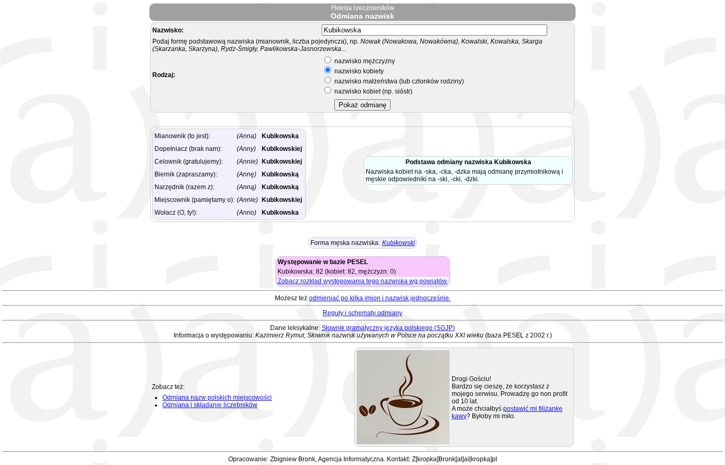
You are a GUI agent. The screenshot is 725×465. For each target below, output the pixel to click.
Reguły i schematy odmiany (362, 313)
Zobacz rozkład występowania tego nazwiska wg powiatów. (363, 281)
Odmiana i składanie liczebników (209, 405)
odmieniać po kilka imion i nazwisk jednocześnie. (380, 298)
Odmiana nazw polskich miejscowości (217, 397)
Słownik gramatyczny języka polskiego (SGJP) (388, 328)
